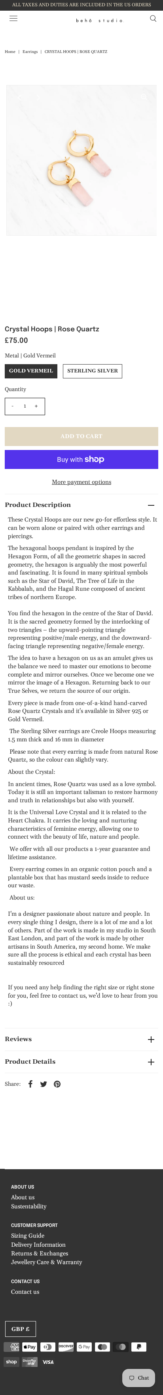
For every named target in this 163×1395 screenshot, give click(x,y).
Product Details (30, 1062)
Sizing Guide (27, 1236)
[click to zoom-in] (144, 97)
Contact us (25, 1292)
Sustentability (28, 1206)
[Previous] (19, 97)
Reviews (18, 1039)
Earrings (30, 51)
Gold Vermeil (31, 371)
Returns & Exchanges (39, 1253)
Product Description (38, 505)
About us (22, 1197)
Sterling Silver (92, 371)
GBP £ (20, 1329)
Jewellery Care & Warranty (46, 1262)
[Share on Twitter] (43, 1084)
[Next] (38, 97)
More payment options (81, 482)
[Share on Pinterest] (57, 1084)
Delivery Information (38, 1245)
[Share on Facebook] (30, 1084)
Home (10, 51)
